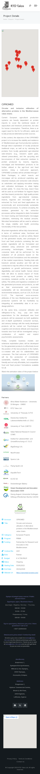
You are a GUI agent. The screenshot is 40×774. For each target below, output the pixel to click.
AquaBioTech (16, 473)
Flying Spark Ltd (17, 466)
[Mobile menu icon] (35, 6)
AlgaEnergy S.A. (17, 447)
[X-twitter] (20, 705)
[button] (18, 60)
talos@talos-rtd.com (13, 644)
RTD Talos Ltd (16, 408)
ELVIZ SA (14, 479)
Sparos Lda (15, 459)
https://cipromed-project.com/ (27, 573)
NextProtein (15, 453)
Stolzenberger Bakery (19, 484)
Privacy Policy (12, 759)
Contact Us (20, 762)
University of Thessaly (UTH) (22, 413)
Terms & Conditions (25, 759)
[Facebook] (15, 705)
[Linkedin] (25, 705)
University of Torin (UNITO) (21, 426)
